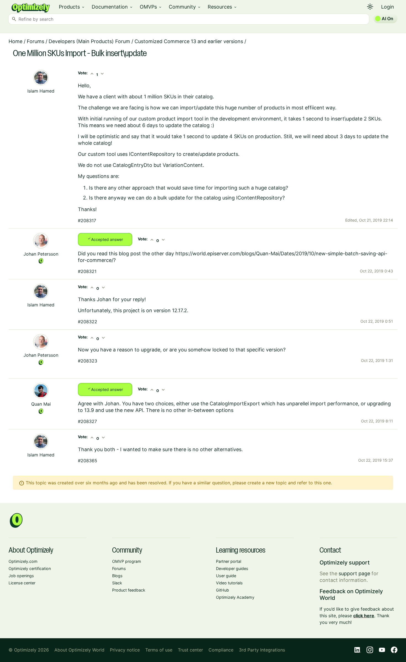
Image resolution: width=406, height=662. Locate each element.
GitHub (222, 590)
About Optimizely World (79, 650)
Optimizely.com (23, 561)
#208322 (87, 321)
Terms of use (158, 650)
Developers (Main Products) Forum (89, 41)
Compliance (221, 650)
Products (72, 7)
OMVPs (151, 7)
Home (15, 41)
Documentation (112, 7)
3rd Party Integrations (262, 650)
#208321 (87, 271)
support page (354, 573)
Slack (117, 582)
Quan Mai (41, 404)
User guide (226, 575)
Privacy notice (125, 650)
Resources (222, 7)
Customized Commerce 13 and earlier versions (189, 41)
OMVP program (126, 561)
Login (387, 7)
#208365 (87, 460)
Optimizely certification (30, 568)
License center (22, 582)
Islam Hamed (40, 91)
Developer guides (232, 568)
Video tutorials (229, 582)
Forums (35, 41)
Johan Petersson (40, 254)
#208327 (87, 421)
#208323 (87, 361)
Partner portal (228, 561)
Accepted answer (105, 239)
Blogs (117, 575)
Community (185, 7)
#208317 (87, 220)
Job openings (21, 575)
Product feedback (128, 590)
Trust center (190, 650)
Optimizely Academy (235, 597)
